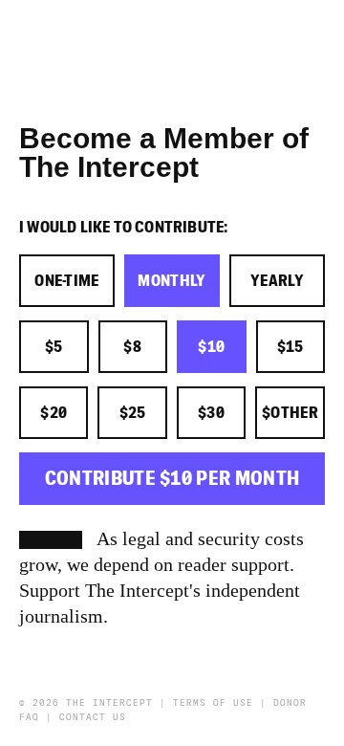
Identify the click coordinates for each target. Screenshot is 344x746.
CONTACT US (92, 717)
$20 (53, 413)
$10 (211, 347)
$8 (132, 347)
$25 (132, 413)
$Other (290, 413)
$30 (211, 413)
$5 (54, 347)
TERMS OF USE (213, 703)
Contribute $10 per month (172, 479)
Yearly (277, 281)
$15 (290, 347)
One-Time (66, 281)
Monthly (171, 281)
